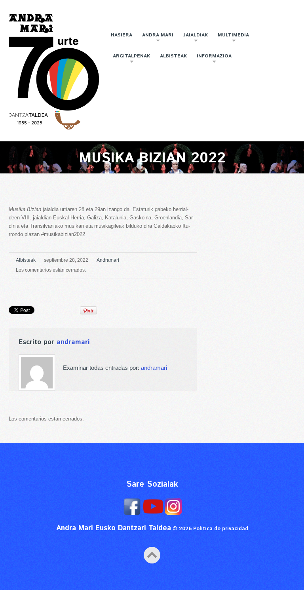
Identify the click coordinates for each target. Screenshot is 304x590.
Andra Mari (155, 38)
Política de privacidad (220, 529)
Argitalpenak (129, 59)
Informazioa (212, 59)
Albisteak (173, 56)
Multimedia (231, 38)
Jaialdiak (193, 38)
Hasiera (121, 35)
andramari (108, 260)
